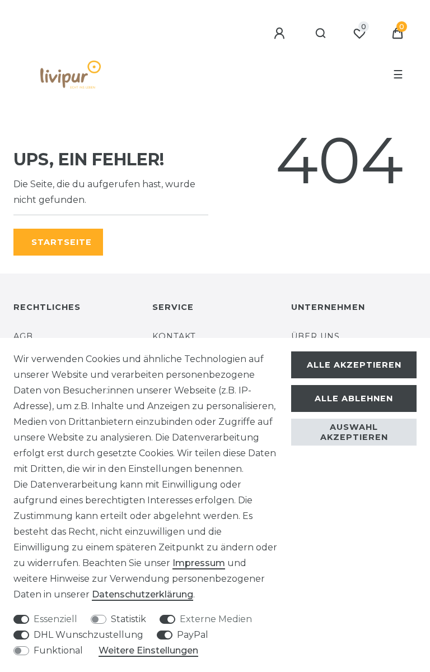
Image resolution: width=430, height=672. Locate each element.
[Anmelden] (281, 33)
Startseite (61, 242)
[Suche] (321, 33)
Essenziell (55, 619)
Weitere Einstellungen (148, 650)
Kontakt (174, 336)
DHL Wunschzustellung (88, 634)
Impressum (198, 563)
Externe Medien (216, 619)
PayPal (192, 634)
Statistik (128, 619)
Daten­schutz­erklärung (142, 594)
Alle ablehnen (354, 398)
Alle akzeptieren (354, 365)
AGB (23, 336)
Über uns (315, 336)
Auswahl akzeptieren (354, 432)
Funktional (58, 650)
